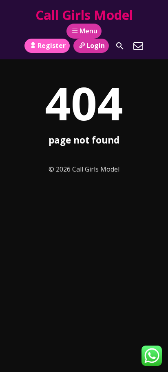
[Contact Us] (138, 46)
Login (95, 45)
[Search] (120, 46)
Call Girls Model (84, 15)
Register (52, 45)
